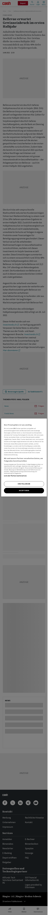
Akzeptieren (24, 490)
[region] (24, 457)
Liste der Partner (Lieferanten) (15, 476)
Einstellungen (24, 484)
